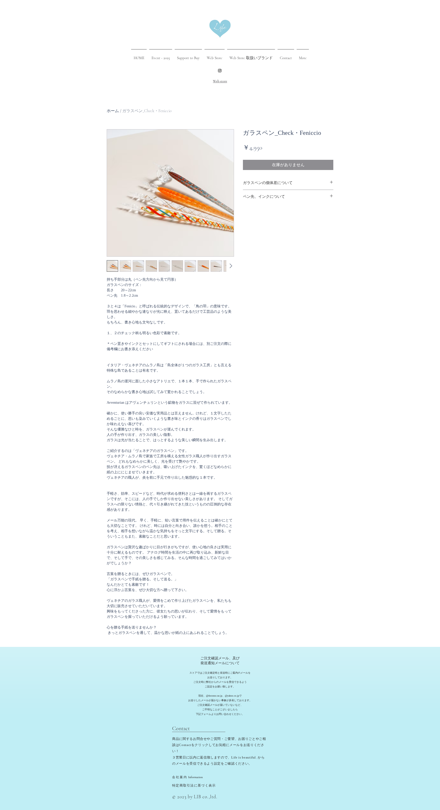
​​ (180, 777)
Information (195, 777)
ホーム (113, 110)
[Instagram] (219, 70)
